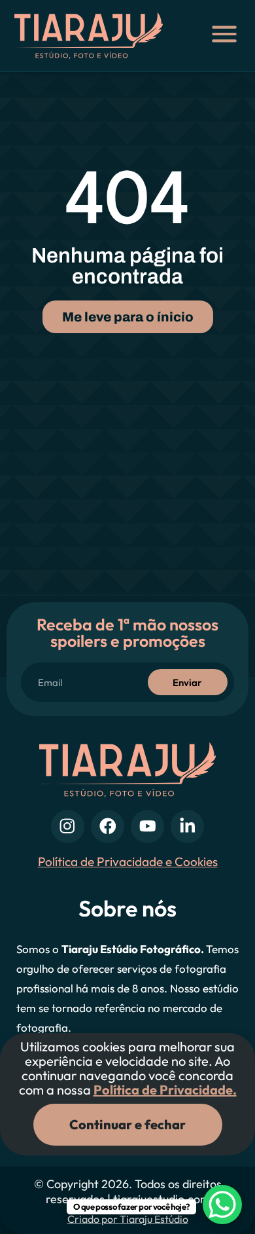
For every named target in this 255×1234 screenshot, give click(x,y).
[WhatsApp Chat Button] (222, 1204)
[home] (97, 35)
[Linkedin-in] (187, 826)
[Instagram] (67, 826)
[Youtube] (147, 826)
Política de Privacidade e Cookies (128, 861)
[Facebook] (107, 826)
